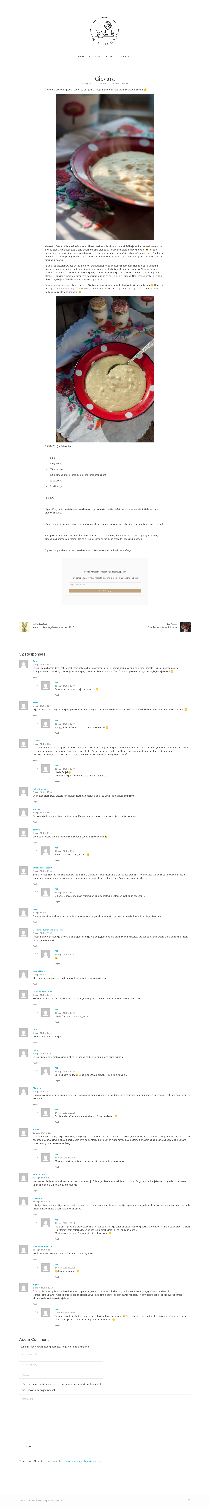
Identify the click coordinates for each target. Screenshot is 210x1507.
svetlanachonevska (42, 1246)
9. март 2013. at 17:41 (42, 1033)
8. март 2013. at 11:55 (42, 744)
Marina (36, 1129)
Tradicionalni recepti (119, 83)
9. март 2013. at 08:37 (42, 933)
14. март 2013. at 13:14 (65, 1113)
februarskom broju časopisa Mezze (74, 288)
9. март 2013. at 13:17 (42, 995)
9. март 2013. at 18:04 (42, 1053)
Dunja (36, 1030)
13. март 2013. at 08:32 (43, 1202)
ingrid (36, 1050)
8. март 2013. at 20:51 (42, 913)
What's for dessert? (42, 868)
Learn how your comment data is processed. (81, 1461)
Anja (35, 661)
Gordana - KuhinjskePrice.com (48, 930)
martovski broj (157, 288)
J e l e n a (37, 1198)
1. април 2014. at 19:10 (43, 1288)
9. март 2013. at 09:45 (42, 975)
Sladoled (37, 1088)
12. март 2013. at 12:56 (43, 1178)
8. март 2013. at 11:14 (42, 664)
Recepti (102, 83)
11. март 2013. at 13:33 (65, 1071)
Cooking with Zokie (42, 992)
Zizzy (35, 702)
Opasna (36, 741)
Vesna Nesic (39, 971)
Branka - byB (39, 1174)
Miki (57, 683)
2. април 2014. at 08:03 (65, 1313)
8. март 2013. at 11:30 (42, 706)
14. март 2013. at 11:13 (42, 1250)
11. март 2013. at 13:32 (65, 1013)
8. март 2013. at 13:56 (42, 813)
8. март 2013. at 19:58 (42, 871)
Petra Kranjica (39, 789)
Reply (35, 677)
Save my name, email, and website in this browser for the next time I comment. (62, 1384)
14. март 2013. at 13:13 (65, 1223)
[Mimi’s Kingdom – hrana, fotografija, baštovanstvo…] (105, 31)
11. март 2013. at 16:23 (42, 1133)
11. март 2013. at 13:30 (65, 686)
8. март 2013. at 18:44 (42, 833)
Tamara (36, 830)
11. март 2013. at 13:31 (65, 851)
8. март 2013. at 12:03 (42, 792)
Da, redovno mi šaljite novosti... (39, 1390)
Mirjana (36, 809)
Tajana (36, 1284)
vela (35, 909)
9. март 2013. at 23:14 (42, 1091)
